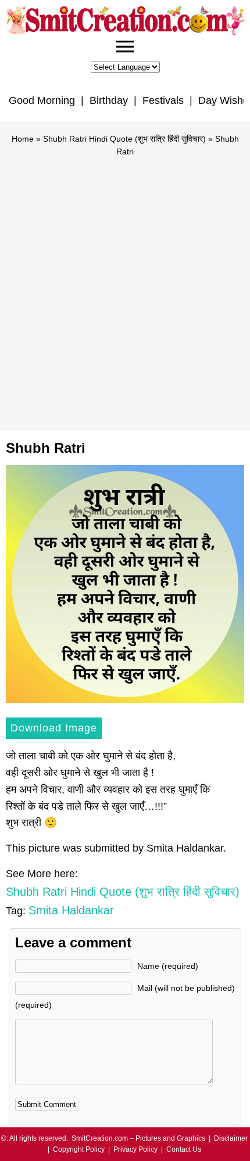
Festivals (163, 100)
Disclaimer (231, 1138)
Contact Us (183, 1149)
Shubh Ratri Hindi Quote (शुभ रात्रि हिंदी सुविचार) (124, 138)
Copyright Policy (79, 1149)
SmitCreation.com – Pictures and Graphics (138, 1138)
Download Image (53, 728)
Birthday (109, 100)
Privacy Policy (135, 1149)
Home (23, 138)
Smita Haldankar (71, 910)
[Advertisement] (125, 289)
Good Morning (42, 100)
